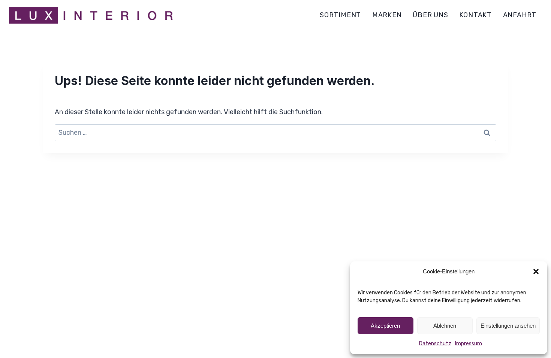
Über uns (430, 15)
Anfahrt (520, 15)
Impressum (468, 343)
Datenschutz (435, 343)
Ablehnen (444, 325)
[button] (536, 271)
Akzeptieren (385, 325)
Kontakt (475, 15)
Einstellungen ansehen (508, 325)
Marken (387, 15)
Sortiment (340, 15)
